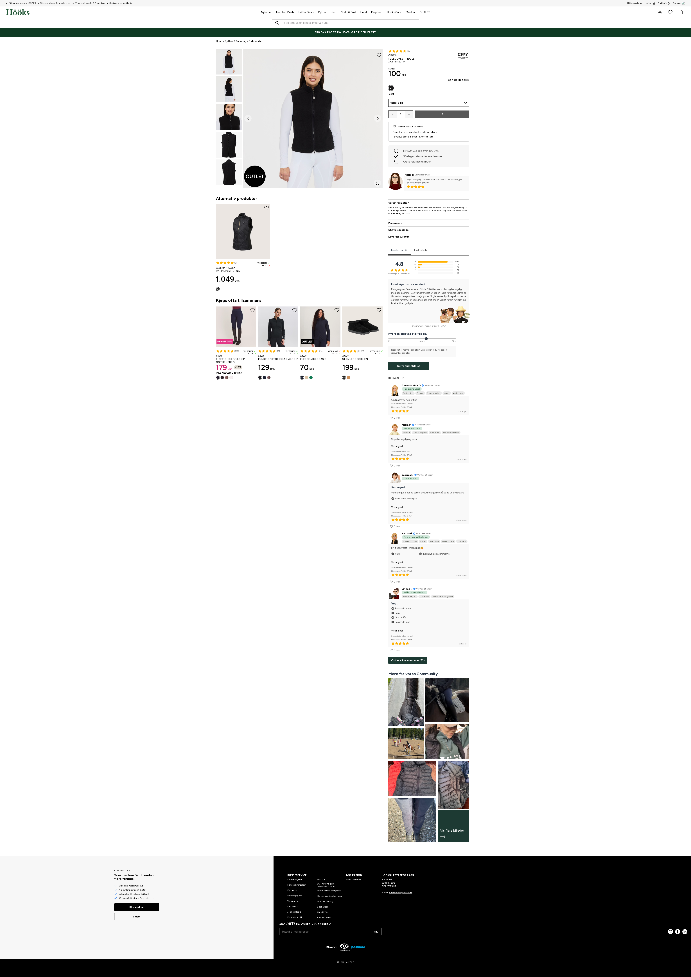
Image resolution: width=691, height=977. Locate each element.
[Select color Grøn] (311, 377)
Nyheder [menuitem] (266, 12)
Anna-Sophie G (411, 385)
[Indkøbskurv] (680, 12)
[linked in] (684, 931)
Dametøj (241, 41)
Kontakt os (292, 890)
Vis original (397, 446)
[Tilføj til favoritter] (379, 54)
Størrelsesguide (398, 229)
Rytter (229, 41)
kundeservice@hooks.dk (400, 892)
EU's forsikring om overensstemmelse (326, 885)
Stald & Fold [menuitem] (348, 12)
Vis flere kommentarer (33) (408, 660)
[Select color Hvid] (231, 377)
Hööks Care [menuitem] (394, 12)
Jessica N (407, 475)
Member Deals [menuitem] (285, 12)
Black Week (322, 907)
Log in (137, 916)
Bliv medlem (136, 907)
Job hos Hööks (294, 912)
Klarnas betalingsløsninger (329, 896)
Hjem (219, 41)
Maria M (406, 424)
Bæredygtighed (294, 895)
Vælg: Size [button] (396, 102)
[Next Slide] (377, 118)
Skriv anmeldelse (409, 366)
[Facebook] (677, 931)
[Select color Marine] (218, 377)
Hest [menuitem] (334, 12)
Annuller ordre (324, 917)
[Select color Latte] (227, 377)
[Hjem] (132, 12)
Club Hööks (322, 912)
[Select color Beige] (306, 377)
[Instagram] (670, 931)
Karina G (407, 533)
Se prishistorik (458, 80)
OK (376, 931)
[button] (229, 62)
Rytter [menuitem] (322, 12)
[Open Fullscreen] (377, 183)
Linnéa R (407, 588)
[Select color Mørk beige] (269, 377)
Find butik (662, 3)
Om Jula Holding (325, 901)
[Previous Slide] (248, 118)
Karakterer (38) (399, 250)
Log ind (648, 3)
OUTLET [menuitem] (424, 12)
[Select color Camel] (348, 377)
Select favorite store (421, 136)
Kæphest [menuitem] (377, 12)
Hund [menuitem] (363, 12)
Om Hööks (292, 906)
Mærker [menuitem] (410, 12)
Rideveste (255, 41)
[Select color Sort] (218, 289)
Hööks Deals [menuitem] (306, 12)
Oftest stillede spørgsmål (329, 890)
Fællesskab (420, 250)
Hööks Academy (353, 879)
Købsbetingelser (294, 879)
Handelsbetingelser (296, 885)
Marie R (409, 174)
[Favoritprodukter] (670, 12)
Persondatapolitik (295, 917)
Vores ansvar (293, 901)
